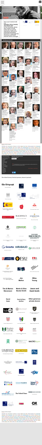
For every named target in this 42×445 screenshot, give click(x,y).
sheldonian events (19, 152)
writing (35, 421)
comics (16, 147)
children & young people (31, 413)
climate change (10, 147)
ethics (8, 148)
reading (34, 151)
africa (6, 413)
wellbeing (28, 421)
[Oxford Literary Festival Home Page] (2, 2)
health (33, 148)
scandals (5, 152)
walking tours (24, 421)
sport (36, 152)
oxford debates (17, 151)
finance (19, 148)
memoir (39, 417)
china (35, 413)
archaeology (14, 413)
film (16, 148)
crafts (21, 147)
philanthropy (20, 151)
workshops (32, 421)
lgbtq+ (30, 417)
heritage (35, 148)
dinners (39, 147)
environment (6, 148)
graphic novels (30, 148)
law (28, 417)
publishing (31, 151)
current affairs (36, 147)
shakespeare (15, 152)
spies (34, 152)
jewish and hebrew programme (22, 417)
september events (11, 152)
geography (27, 148)
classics (7, 147)
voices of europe (21, 421)
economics (3, 148)
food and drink (21, 148)
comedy (14, 147)
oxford (14, 151)
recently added (3, 413)
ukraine (18, 421)
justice (27, 417)
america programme (10, 413)
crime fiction (32, 147)
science (7, 152)
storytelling (39, 152)
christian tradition (38, 413)
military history (3, 151)
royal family (38, 151)
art (16, 413)
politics (28, 151)
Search (40, 5)
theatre (8, 421)
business (26, 413)
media (35, 417)
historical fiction (38, 148)
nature (12, 151)
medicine (37, 417)
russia (2, 152)
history (2, 417)
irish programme (7, 417)
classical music (3, 147)
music (6, 151)
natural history (9, 151)
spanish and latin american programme (28, 152)
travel (15, 421)
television (6, 421)
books (24, 413)
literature (33, 417)
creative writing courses (26, 147)
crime (30, 147)
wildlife (30, 421)
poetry (26, 151)
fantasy (11, 148)
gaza (24, 148)
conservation (18, 147)
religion (36, 151)
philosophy (24, 151)
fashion (13, 148)
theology (11, 421)
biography (22, 413)
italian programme (16, 417)
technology (3, 421)
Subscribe (14, 158)
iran (4, 417)
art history (19, 413)
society (23, 152)
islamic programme (11, 417)
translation (13, 421)
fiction (15, 148)
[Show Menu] (40, 2)
